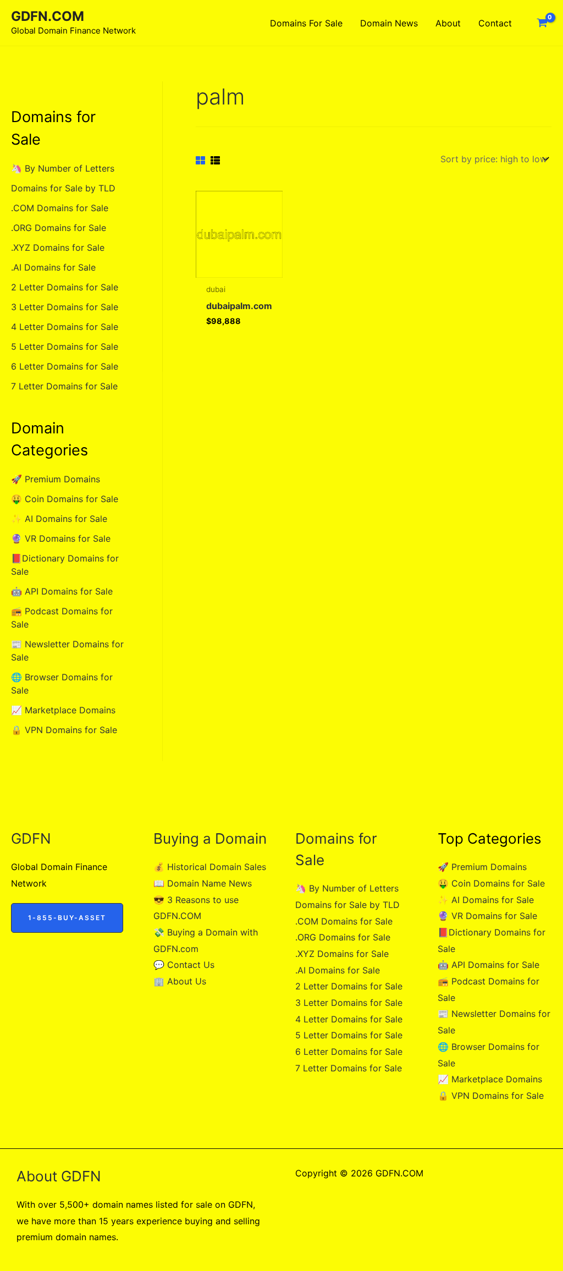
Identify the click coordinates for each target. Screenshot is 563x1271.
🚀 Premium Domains (55, 479)
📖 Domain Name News (202, 883)
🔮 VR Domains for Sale (61, 538)
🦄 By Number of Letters (62, 168)
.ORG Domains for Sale (58, 227)
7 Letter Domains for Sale (64, 386)
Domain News (389, 23)
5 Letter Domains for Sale (64, 346)
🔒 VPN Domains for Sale (64, 729)
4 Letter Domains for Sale (64, 326)
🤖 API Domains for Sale (62, 591)
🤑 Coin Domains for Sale (64, 498)
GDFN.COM (47, 16)
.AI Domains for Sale (53, 267)
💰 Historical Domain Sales (209, 866)
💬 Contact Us (183, 964)
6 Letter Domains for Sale (64, 366)
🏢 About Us (179, 981)
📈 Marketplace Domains (63, 710)
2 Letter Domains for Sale (64, 287)
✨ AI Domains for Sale (59, 518)
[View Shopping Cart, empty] (542, 23)
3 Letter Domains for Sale (64, 306)
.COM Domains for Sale (59, 207)
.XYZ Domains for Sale (57, 247)
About (448, 23)
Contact (495, 23)
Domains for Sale (306, 23)
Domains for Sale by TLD (63, 188)
